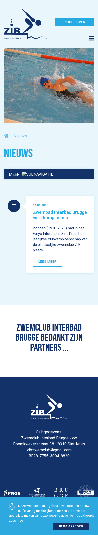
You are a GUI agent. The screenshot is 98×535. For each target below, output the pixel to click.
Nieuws (20, 136)
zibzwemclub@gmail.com (49, 450)
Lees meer (16, 520)
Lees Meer (47, 261)
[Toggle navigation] (49, 34)
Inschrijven (74, 22)
